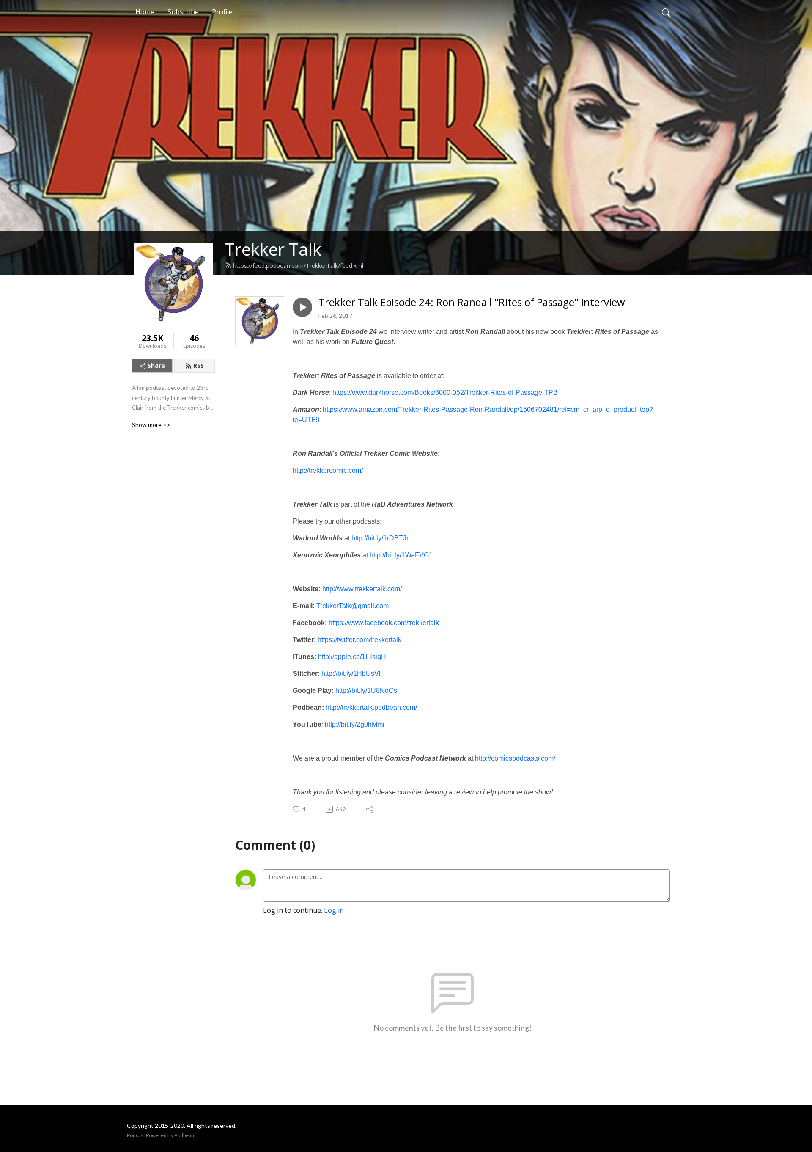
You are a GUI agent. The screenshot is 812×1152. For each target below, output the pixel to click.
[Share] (370, 809)
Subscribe (183, 12)
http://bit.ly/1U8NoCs (366, 690)
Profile (222, 12)
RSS (198, 365)
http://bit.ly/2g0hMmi (354, 724)
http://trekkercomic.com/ (328, 470)
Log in (334, 910)
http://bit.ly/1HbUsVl (351, 673)
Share (156, 365)
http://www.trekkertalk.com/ (362, 589)
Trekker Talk (273, 249)
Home (144, 12)
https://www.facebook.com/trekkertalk (384, 622)
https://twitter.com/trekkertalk (359, 639)
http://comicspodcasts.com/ (515, 758)
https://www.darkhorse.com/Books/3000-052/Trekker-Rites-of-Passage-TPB (446, 392)
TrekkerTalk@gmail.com (352, 605)
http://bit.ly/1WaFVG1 (402, 555)
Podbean (184, 1135)
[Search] (666, 11)
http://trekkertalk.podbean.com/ (371, 707)
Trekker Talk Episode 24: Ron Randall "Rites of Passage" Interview (471, 302)
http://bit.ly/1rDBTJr (380, 538)
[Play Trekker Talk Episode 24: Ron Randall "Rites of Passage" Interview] (302, 307)
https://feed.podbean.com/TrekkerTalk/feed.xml (298, 266)
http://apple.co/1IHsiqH (352, 656)
